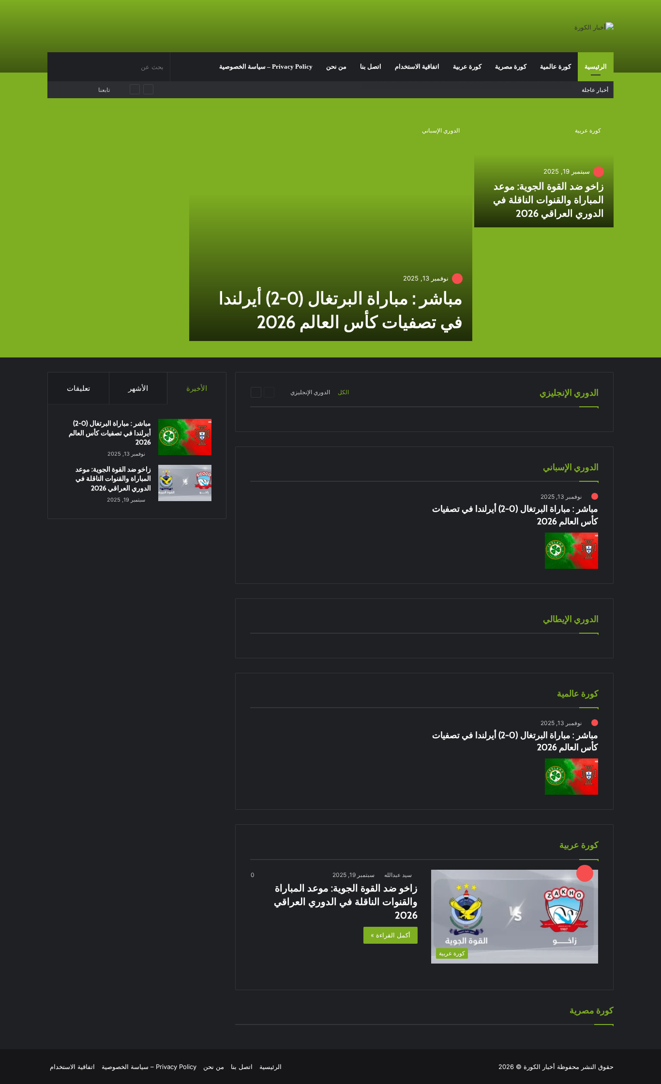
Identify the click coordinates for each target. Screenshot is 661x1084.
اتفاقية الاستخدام (417, 66)
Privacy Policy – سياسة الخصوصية (266, 66)
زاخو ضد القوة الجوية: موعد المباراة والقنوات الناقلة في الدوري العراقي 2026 (548, 199)
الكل (343, 392)
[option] (330, 229)
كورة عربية (467, 66)
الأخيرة (196, 388)
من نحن (336, 66)
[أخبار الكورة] (594, 27)
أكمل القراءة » (390, 935)
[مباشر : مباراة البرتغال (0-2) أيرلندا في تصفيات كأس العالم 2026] (330, 228)
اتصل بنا (370, 66)
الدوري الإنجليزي (310, 392)
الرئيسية (596, 66)
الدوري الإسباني (441, 130)
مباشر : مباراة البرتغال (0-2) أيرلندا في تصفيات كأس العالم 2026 (483, 89)
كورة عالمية (555, 66)
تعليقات (78, 388)
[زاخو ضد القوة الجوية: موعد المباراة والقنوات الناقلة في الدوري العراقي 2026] (544, 171)
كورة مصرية (510, 66)
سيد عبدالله (398, 874)
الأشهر (138, 388)
